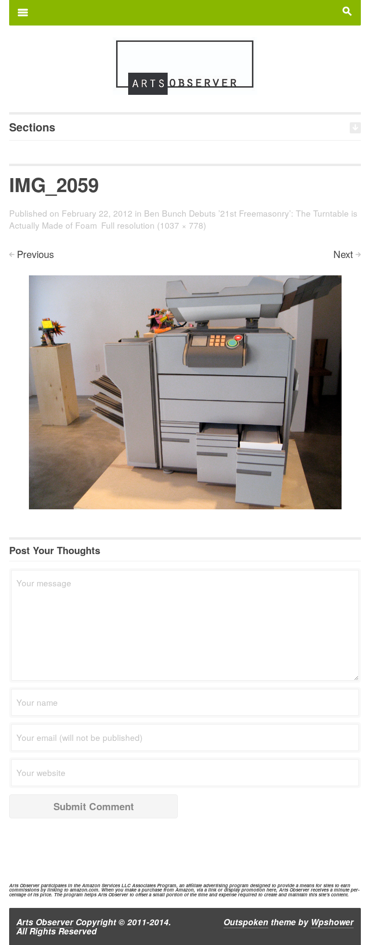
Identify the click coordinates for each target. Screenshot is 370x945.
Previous (35, 254)
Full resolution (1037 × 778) (153, 225)
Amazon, (185, 889)
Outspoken (246, 922)
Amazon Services (101, 885)
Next (343, 254)
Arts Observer (44, 922)
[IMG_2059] (185, 391)
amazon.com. (85, 889)
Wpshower (332, 922)
